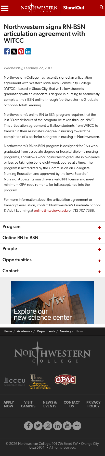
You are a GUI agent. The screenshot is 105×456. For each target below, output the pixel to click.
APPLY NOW (9, 404)
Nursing (65, 331)
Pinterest (21, 52)
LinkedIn (28, 52)
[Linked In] (57, 425)
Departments (46, 331)
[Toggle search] (101, 7)
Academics (24, 331)
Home (8, 331)
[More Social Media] (76, 425)
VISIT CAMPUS (28, 404)
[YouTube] (67, 425)
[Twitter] (38, 425)
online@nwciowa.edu (51, 211)
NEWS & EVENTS (50, 404)
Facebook (7, 52)
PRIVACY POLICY (93, 404)
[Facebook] (28, 425)
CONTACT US (72, 404)
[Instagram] (47, 425)
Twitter (14, 55)
